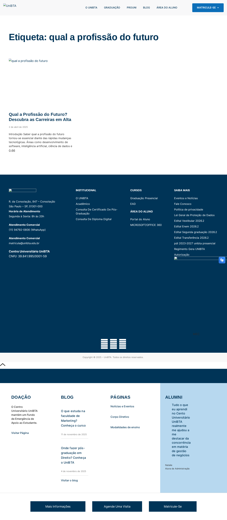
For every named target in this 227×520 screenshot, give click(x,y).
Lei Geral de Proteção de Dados (194, 215)
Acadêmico (83, 203)
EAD (133, 203)
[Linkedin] (122, 344)
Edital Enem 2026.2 (186, 226)
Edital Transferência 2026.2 (191, 237)
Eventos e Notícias (186, 198)
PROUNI (131, 7)
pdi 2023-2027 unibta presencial (194, 243)
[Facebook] (104, 344)
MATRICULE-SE (206, 7)
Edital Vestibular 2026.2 (189, 220)
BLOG (146, 7)
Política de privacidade (188, 209)
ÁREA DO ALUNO (167, 7)
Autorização (181, 254)
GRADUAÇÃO (112, 7)
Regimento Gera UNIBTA (189, 249)
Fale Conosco (182, 203)
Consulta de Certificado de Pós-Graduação (96, 211)
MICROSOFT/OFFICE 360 (146, 225)
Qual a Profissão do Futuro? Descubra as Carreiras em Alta (40, 117)
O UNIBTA (91, 7)
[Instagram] (113, 344)
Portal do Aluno (140, 219)
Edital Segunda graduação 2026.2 (195, 232)
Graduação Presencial (144, 198)
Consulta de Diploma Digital (94, 219)
